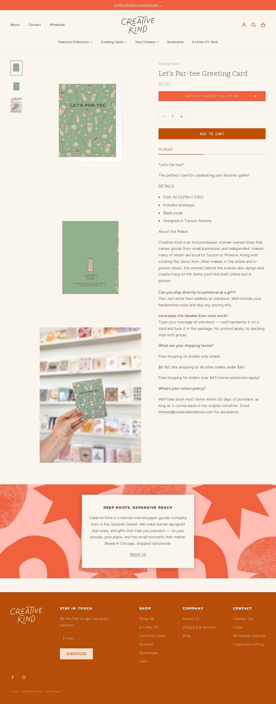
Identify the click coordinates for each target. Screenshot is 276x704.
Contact (34, 25)
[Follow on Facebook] (12, 677)
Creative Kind (168, 64)
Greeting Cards (112, 42)
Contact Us (243, 618)
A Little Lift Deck (205, 42)
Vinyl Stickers (145, 42)
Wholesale (57, 25)
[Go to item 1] (16, 68)
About (15, 25)
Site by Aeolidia (52, 691)
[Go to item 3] (16, 105)
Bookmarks (175, 42)
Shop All (146, 618)
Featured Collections (73, 42)
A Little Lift (149, 627)
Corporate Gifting (248, 644)
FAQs (238, 627)
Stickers (146, 644)
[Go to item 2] (16, 86)
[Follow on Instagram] (24, 677)
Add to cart (212, 133)
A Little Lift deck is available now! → (138, 5)
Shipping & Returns (199, 627)
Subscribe (76, 654)
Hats (143, 661)
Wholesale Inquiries (249, 635)
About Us (138, 554)
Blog (186, 635)
